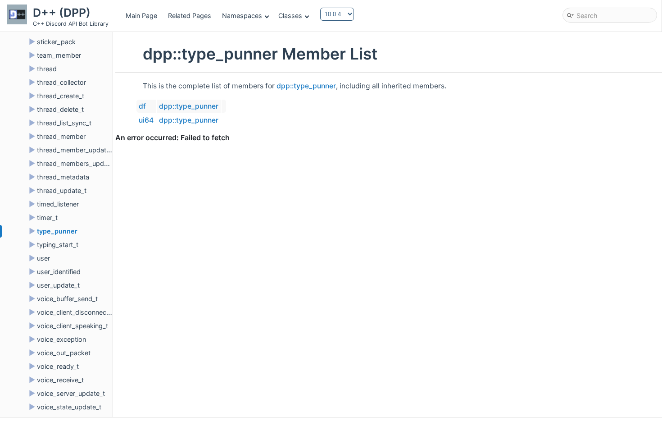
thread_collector (61, 82)
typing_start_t (57, 244)
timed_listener (58, 204)
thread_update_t (61, 190)
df (142, 106)
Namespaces (242, 15)
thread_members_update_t (78, 163)
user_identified (59, 271)
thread (47, 69)
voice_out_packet (64, 353)
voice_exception (61, 339)
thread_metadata (63, 177)
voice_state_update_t (69, 407)
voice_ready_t (58, 366)
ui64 (146, 120)
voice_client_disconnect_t (75, 312)
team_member (59, 55)
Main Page (141, 15)
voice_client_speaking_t (72, 326)
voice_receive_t (60, 380)
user (43, 258)
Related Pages (189, 15)
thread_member (61, 136)
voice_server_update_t (71, 393)
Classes (290, 15)
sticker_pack (56, 42)
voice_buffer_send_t (67, 299)
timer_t (47, 217)
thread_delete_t (60, 109)
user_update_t (58, 285)
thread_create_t (60, 96)
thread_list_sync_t (64, 123)
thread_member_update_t (76, 150)
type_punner (57, 231)
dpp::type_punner (306, 86)
